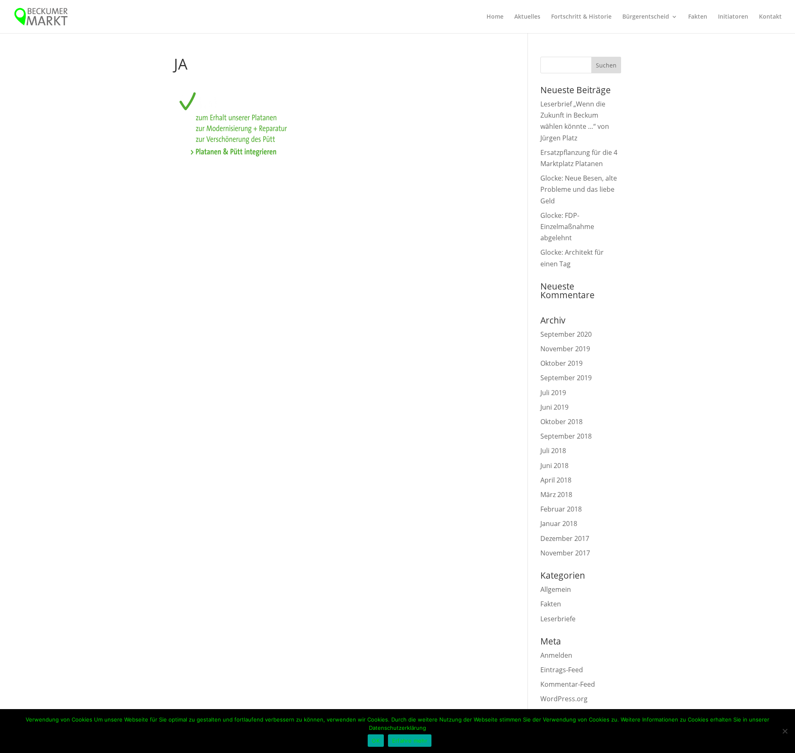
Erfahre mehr (409, 740)
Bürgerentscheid (645, 17)
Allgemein (555, 589)
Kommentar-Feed (567, 684)
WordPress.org (564, 698)
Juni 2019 (554, 407)
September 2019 (566, 377)
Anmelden (556, 655)
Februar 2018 (561, 509)
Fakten (697, 17)
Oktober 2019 (561, 363)
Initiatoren (733, 17)
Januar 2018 (558, 523)
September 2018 (566, 436)
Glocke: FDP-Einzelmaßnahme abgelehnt (567, 226)
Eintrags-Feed (561, 669)
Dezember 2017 (564, 538)
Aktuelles (527, 17)
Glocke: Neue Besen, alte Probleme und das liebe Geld (578, 189)
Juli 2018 (553, 450)
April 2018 (555, 480)
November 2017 (565, 553)
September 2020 (566, 334)
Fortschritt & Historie (581, 17)
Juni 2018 (554, 465)
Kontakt (770, 17)
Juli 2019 (553, 392)
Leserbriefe (558, 618)
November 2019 (565, 348)
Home (495, 17)
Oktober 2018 (561, 421)
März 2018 (556, 494)
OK (376, 740)
